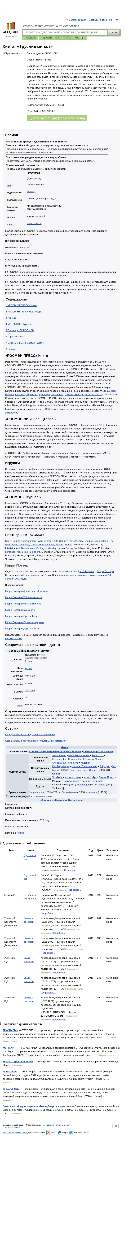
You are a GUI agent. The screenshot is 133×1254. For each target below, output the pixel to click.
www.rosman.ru (34, 223)
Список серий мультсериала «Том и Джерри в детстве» (37, 1106)
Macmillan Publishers (28, 551)
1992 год (31, 191)
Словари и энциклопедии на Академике (50, 26)
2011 (27, 676)
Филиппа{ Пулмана (26, 394)
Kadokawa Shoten (93, 759)
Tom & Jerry (10, 1071)
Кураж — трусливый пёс (18, 1061)
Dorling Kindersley (46, 548)
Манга (64, 747)
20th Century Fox (63, 540)
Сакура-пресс (71, 781)
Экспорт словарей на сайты (15, 1132)
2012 (32, 676)
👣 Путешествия (12, 1128)
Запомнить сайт (77, 20)
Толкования (30, 38)
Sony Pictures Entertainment (20, 540)
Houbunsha (74, 759)
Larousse (10, 551)
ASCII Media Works (79, 755)
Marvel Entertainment (42, 544)
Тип (9, 185)
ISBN (19, 705)
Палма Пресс (106, 777)
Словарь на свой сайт (100, 20)
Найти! (113, 32)
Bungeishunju (36, 792)
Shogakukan (59, 762)
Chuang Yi (84, 784)
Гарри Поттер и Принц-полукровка (24, 622)
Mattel (49, 479)
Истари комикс (73, 777)
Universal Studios (83, 540)
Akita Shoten (59, 755)
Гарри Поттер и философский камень (26, 591)
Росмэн (21, 832)
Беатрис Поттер (94, 394)
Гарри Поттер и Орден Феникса (23, 616)
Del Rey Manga (60, 766)
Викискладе (75, 800)
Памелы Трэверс (74, 394)
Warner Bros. (45, 540)
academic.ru (11, 36)
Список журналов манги (98, 751)
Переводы (47, 38)
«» (45, 800)
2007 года (20, 578)
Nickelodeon (101, 540)
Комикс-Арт (90, 777)
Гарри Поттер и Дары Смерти (22, 628)
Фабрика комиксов (91, 781)
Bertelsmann (28, 548)
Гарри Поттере (105, 571)
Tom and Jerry (11, 1088)
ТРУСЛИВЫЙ (10, 1030)
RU (116, 20)
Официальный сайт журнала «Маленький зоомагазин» (36, 740)
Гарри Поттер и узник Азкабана (23, 603)
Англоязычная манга (40, 796)
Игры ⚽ (79, 38)
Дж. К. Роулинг (86, 571)
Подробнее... (71, 870)
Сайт (9, 225)
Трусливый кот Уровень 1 (30, 899)
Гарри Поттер (16, 565)
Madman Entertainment (84, 766)
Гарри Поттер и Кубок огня (20, 609)
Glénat (101, 784)
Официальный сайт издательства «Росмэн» (30, 734)
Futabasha (98, 755)
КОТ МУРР (9, 1047)
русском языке (13, 638)
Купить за (57, 118)
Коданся (85, 762)
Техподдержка (47, 1125)
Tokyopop (105, 766)
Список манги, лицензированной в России (55, 751)
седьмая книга (74, 575)
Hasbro (40, 479)
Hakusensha (59, 759)
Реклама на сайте (63, 1125)
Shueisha (73, 762)
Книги (63, 38)
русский (28, 668)
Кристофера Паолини (51, 394)
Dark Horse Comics (86, 770)
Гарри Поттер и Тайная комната (23, 597)
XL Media (57, 777)
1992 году (50, 409)
